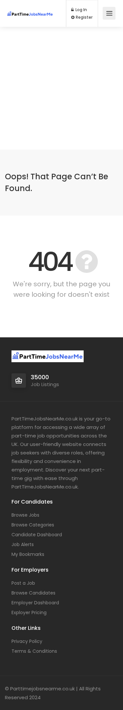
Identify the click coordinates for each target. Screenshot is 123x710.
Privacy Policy (26, 641)
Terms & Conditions (34, 651)
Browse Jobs (25, 515)
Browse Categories (32, 525)
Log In (80, 9)
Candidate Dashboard (36, 534)
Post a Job (23, 583)
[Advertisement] (61, 88)
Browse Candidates (33, 593)
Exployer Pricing (29, 612)
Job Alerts (22, 544)
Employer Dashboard (35, 602)
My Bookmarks (27, 554)
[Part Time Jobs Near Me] (30, 7)
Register (83, 17)
